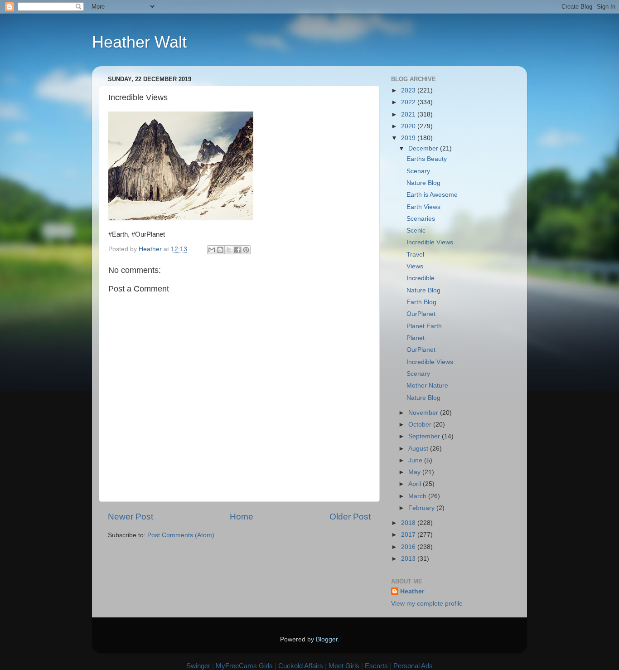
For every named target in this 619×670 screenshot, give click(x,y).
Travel (415, 254)
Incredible (420, 278)
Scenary (418, 171)
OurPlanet (420, 314)
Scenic (416, 230)
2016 (409, 547)
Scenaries (420, 218)
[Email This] (211, 249)
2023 (409, 90)
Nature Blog (423, 183)
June (416, 460)
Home (241, 516)
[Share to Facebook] (237, 249)
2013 (409, 558)
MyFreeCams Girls (244, 666)
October (420, 424)
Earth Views (423, 207)
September (425, 436)
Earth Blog (421, 302)
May (415, 472)
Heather (412, 591)
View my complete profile (427, 603)
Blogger (327, 639)
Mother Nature (427, 385)
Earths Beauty (426, 158)
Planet (415, 338)
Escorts (376, 666)
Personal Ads (413, 666)
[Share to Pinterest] (246, 249)
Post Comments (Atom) (180, 535)
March (418, 496)
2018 (409, 522)
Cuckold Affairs (300, 666)
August (419, 448)
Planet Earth (424, 326)
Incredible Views (429, 242)
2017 (409, 534)
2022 (409, 102)
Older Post (350, 516)
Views (414, 266)
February (422, 508)
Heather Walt (139, 42)
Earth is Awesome (432, 194)
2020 (409, 126)
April (415, 484)
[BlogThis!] (220, 249)
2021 (409, 114)
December (424, 148)
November (424, 412)
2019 (409, 138)
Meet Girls (344, 666)
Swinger (198, 666)
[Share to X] (228, 249)
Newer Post (130, 516)
